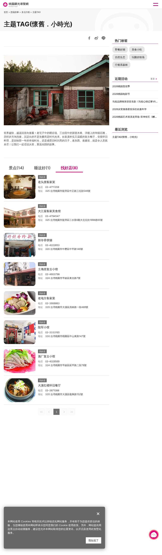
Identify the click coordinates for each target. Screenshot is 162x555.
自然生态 (120, 57)
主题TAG (36, 12)
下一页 (64, 412)
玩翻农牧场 (138, 57)
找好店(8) (69, 168)
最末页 (72, 412)
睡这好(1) (42, 168)
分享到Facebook (89, 38)
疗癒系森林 (121, 64)
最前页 (41, 412)
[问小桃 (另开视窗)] (154, 535)
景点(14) (16, 168)
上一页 (49, 412)
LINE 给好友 (103, 38)
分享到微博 (96, 38)
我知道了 (93, 540)
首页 (6, 12)
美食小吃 (137, 49)
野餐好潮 (120, 49)
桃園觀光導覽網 (15, 4)
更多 (152, 78)
